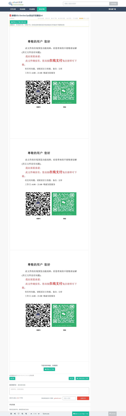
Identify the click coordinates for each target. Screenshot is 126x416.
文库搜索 (113, 3)
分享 (72, 378)
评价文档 (46, 413)
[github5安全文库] (16, 3)
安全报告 (32, 9)
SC (15, 375)
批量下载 (113, 9)
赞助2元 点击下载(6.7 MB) (81, 413)
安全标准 (22, 9)
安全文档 (41, 9)
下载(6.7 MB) (83, 378)
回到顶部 (113, 413)
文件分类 (13, 9)
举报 (13, 378)
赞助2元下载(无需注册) (19, 22)
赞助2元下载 (50, 369)
